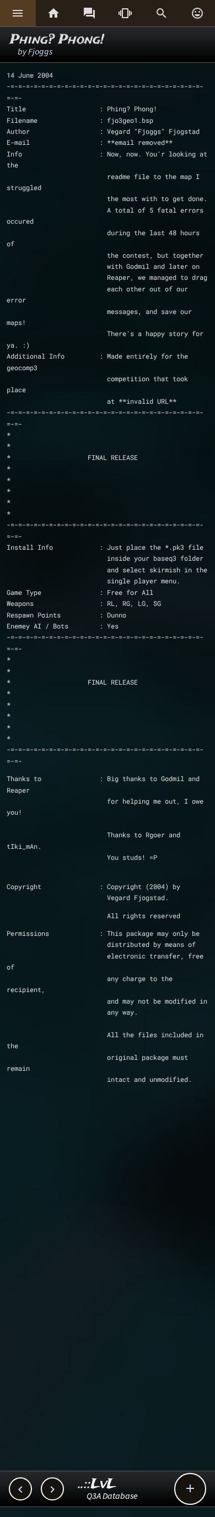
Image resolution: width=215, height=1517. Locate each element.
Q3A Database (112, 1495)
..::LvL (97, 1484)
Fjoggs (40, 51)
